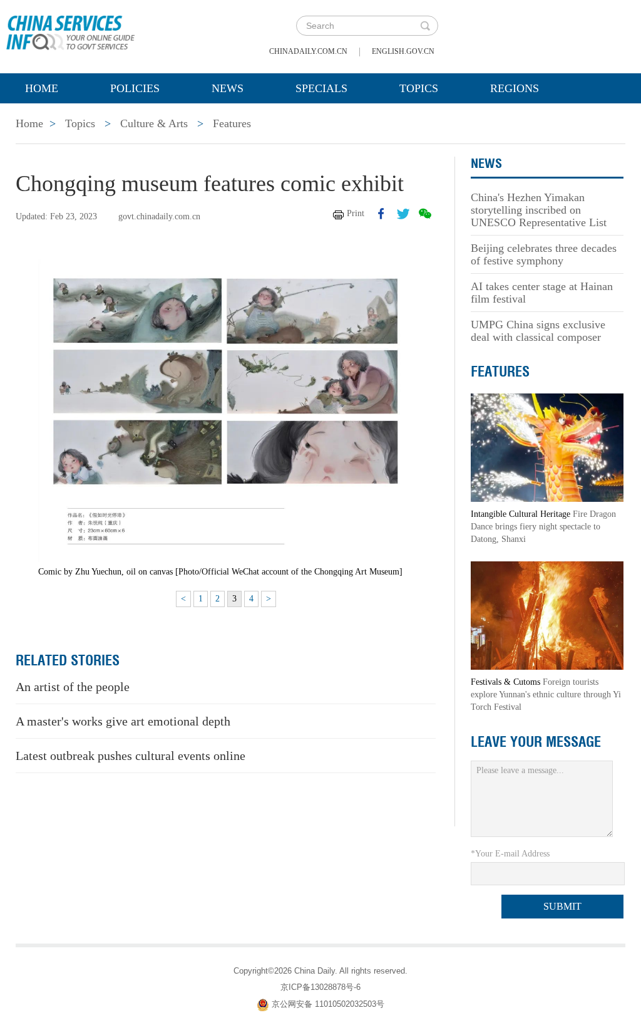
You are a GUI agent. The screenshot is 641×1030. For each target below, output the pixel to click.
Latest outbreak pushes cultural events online (130, 755)
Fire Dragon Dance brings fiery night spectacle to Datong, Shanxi (543, 526)
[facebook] (381, 213)
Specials (321, 88)
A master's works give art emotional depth (123, 721)
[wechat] (425, 213)
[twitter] (403, 213)
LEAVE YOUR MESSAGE (536, 741)
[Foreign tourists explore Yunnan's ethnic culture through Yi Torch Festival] (547, 615)
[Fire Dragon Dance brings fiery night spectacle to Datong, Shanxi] (547, 447)
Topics (418, 88)
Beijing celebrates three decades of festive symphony (544, 254)
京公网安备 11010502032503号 (328, 1004)
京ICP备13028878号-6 (320, 987)
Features (232, 123)
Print (355, 213)
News (228, 88)
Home (41, 88)
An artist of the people (73, 687)
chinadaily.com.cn (308, 51)
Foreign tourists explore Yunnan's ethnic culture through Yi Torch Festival (546, 694)
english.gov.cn (403, 51)
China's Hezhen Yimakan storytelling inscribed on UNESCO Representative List (539, 210)
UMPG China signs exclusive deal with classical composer (538, 330)
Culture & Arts (154, 123)
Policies (135, 88)
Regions (514, 88)
